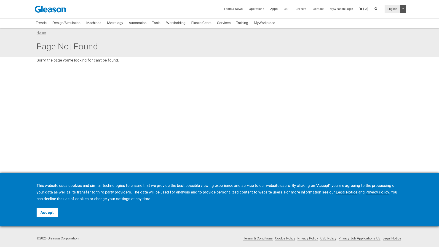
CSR (286, 9)
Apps (274, 9)
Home (41, 32)
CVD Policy (328, 238)
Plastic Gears (201, 23)
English (392, 9)
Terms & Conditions (258, 238)
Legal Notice (392, 238)
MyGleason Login (341, 9)
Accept (47, 212)
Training (242, 23)
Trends (41, 23)
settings (123, 198)
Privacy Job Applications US (359, 238)
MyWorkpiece (264, 23)
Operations (256, 9)
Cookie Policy (285, 238)
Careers (301, 9)
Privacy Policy (307, 238)
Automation (138, 23)
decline (50, 198)
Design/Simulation (66, 23)
